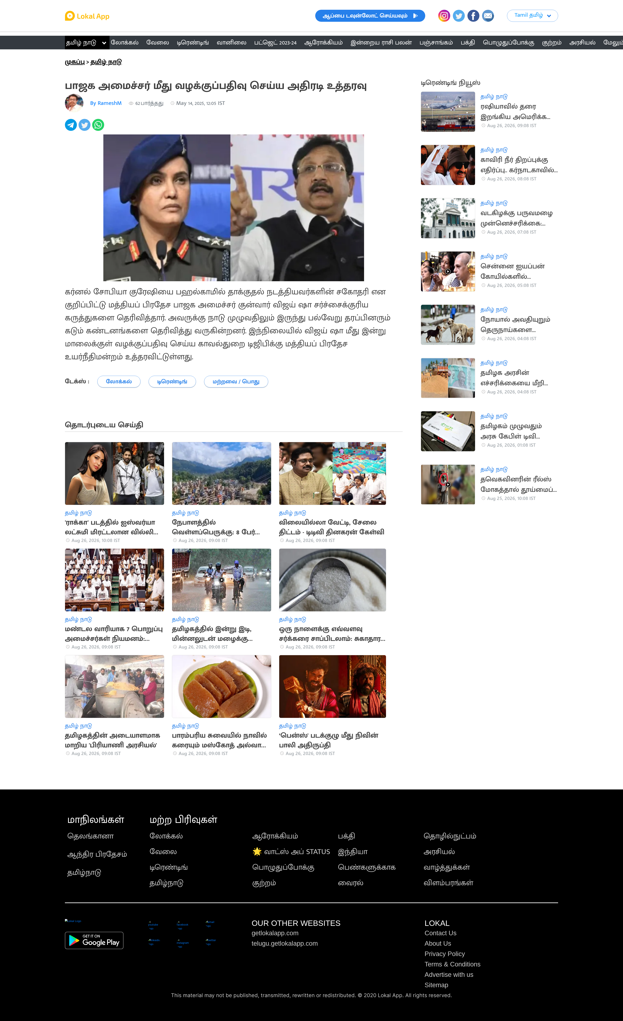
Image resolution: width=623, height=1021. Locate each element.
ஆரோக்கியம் (275, 836)
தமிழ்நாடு (84, 872)
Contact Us (441, 933)
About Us (438, 943)
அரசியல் (439, 851)
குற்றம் (264, 882)
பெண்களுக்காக (367, 867)
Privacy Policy (445, 953)
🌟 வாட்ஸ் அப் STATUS (291, 851)
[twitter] (85, 126)
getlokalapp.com (275, 933)
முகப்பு (75, 62)
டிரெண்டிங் (169, 867)
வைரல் (350, 882)
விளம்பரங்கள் (448, 882)
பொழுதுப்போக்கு (283, 867)
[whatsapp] (99, 126)
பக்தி (346, 836)
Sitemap (436, 985)
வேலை (163, 851)
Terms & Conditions (453, 964)
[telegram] (72, 126)
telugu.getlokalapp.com (285, 943)
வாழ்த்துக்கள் (447, 867)
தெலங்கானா (90, 836)
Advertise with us (449, 974)
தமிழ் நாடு (81, 42)
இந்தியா (352, 851)
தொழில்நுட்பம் (450, 836)
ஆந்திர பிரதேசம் (97, 854)
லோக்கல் (166, 836)
